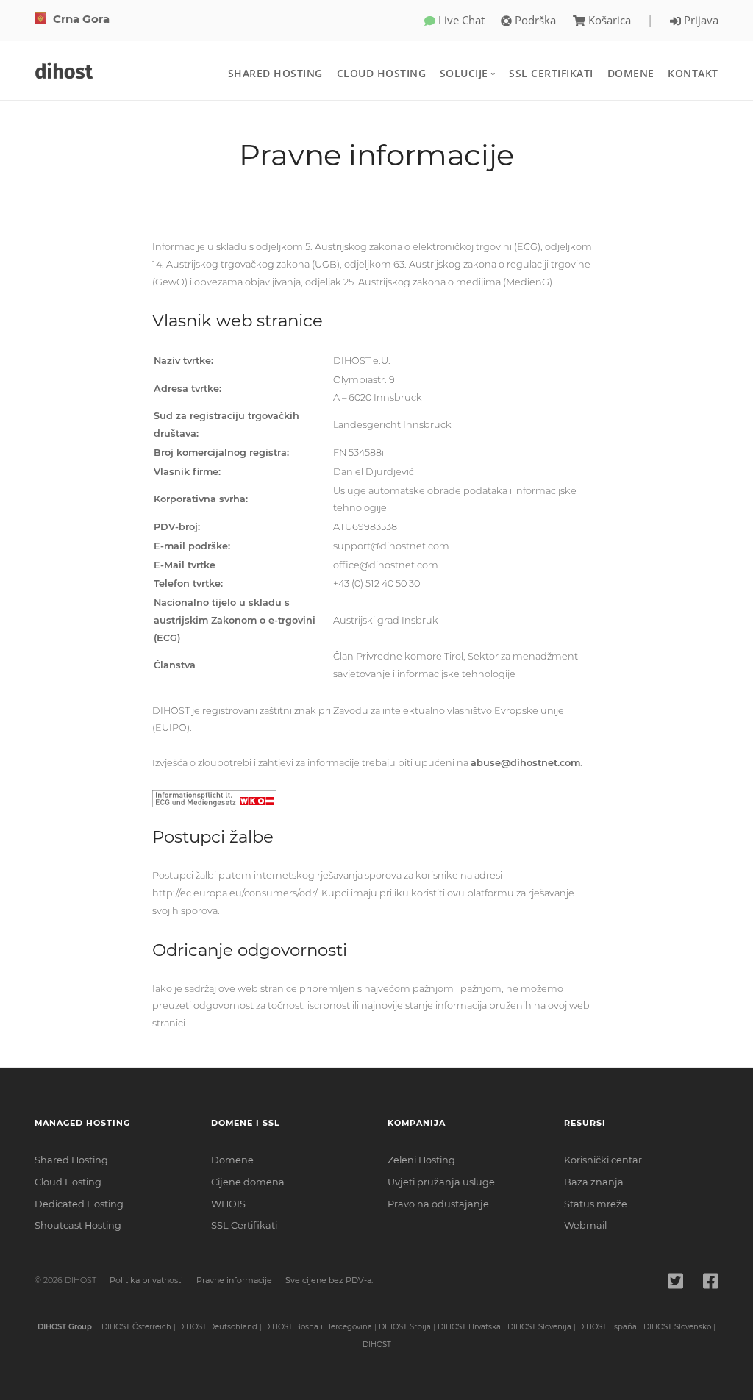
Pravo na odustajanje (438, 1204)
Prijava (699, 19)
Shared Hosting (275, 73)
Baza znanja (594, 1182)
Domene (630, 73)
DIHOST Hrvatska (469, 1327)
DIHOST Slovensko (677, 1327)
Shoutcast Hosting (78, 1225)
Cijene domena (248, 1182)
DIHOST (377, 1344)
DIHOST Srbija (405, 1327)
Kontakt (693, 73)
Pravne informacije (234, 1280)
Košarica (609, 19)
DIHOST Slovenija (539, 1327)
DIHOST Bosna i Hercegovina (318, 1327)
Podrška (534, 19)
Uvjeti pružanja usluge (441, 1182)
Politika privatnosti (146, 1280)
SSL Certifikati (551, 73)
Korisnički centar (603, 1159)
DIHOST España (607, 1327)
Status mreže (595, 1204)
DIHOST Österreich (136, 1327)
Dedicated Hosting (79, 1204)
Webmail (585, 1225)
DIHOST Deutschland (217, 1327)
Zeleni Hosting (421, 1159)
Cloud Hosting (382, 73)
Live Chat (460, 19)
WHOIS (228, 1204)
